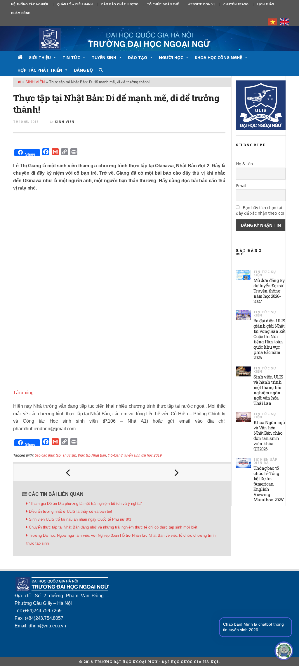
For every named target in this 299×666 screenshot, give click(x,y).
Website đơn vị (201, 4)
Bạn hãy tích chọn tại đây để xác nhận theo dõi (260, 210)
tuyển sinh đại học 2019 (143, 455)
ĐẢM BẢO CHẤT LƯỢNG (119, 4)
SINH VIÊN (35, 82)
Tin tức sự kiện (265, 273)
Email (241, 185)
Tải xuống (23, 392)
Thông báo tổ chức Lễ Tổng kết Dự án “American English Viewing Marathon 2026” (268, 483)
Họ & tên (244, 163)
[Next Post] (176, 472)
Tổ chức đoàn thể (163, 4)
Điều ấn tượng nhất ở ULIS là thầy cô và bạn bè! (70, 511)
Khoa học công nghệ (218, 57)
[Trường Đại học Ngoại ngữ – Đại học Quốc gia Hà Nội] (149, 38)
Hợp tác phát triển (40, 70)
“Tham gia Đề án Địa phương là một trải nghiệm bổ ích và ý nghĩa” (85, 503)
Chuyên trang (235, 4)
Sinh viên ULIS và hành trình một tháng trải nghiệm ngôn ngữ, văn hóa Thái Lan (268, 390)
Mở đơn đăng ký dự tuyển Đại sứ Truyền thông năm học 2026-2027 (269, 291)
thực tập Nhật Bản (92, 455)
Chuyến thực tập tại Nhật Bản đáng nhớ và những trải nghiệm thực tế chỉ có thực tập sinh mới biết (113, 527)
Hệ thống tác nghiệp (29, 4)
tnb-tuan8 (115, 455)
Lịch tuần (265, 4)
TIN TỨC (71, 57)
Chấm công (21, 13)
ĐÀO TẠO (137, 57)
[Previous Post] (67, 472)
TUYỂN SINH (104, 57)
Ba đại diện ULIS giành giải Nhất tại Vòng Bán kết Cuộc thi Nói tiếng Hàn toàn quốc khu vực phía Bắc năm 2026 (269, 339)
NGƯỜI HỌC (171, 57)
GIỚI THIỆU (40, 57)
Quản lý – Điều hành (75, 4)
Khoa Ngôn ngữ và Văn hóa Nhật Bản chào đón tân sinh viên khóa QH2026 (269, 435)
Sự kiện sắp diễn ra (265, 461)
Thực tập (69, 455)
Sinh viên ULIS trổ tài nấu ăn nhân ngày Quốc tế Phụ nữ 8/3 (80, 519)
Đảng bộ (83, 70)
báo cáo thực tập (48, 455)
